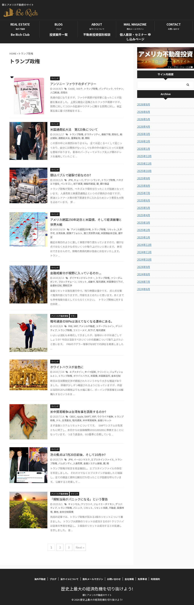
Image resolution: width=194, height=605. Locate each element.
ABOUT (96, 26)
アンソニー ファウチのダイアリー (73, 83)
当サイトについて (69, 579)
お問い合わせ (114, 579)
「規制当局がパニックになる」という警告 (79, 499)
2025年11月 (144, 163)
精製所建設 (89, 183)
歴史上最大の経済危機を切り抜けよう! (97, 588)
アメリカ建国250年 (81, 229)
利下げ (91, 330)
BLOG (59, 26)
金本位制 (115, 375)
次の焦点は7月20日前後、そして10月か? (78, 454)
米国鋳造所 (104, 375)
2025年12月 (144, 156)
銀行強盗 (104, 183)
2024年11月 (144, 252)
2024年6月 (143, 289)
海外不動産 (40, 579)
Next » (80, 547)
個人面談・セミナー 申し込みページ (135, 36)
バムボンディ (65, 463)
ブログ (53, 579)
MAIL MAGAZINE (135, 26)
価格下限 (105, 134)
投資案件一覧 (58, 34)
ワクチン (118, 88)
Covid (71, 88)
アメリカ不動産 (87, 326)
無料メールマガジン (93, 579)
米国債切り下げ (115, 281)
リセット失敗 (101, 507)
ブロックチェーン (67, 281)
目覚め (64, 92)
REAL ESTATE (20, 26)
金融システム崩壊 (93, 463)
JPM (70, 179)
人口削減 (54, 92)
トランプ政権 (91, 88)
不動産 (112, 507)
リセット (111, 229)
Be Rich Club (20, 34)
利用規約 (155, 579)
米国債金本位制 (109, 233)
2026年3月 (143, 134)
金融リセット (104, 420)
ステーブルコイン (105, 326)
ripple (80, 416)
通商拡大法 (64, 138)
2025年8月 (143, 186)
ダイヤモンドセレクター (82, 277)
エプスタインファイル (102, 459)
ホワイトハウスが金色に (67, 367)
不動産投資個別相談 (96, 34)
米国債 (94, 375)
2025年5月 (143, 208)
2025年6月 (143, 200)
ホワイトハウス (81, 375)
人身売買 (77, 463)
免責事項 (142, 579)
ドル (58, 420)
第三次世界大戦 (92, 233)
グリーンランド (92, 179)
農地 (56, 511)
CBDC (73, 416)
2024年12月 (144, 245)
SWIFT (87, 416)
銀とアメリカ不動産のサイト (97, 594)
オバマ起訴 (90, 371)
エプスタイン (76, 371)
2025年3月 (143, 222)
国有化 (115, 134)
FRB (70, 326)
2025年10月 (144, 171)
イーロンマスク (82, 459)
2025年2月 (143, 230)
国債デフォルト (74, 233)
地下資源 (77, 183)
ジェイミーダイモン (104, 504)
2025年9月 (143, 178)
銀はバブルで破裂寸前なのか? (70, 175)
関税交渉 (67, 285)
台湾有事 (60, 233)
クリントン (103, 371)
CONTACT (174, 26)
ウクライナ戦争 (105, 416)
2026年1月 (143, 149)
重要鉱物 (75, 138)
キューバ (78, 179)
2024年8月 (143, 274)
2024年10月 (144, 259)
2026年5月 (143, 119)
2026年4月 (143, 126)
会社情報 (129, 579)
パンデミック (106, 88)
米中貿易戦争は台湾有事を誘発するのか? (78, 411)
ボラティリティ (92, 134)
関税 (87, 138)
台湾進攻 (66, 420)
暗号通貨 (100, 281)
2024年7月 (143, 282)
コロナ (79, 88)
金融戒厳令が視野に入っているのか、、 (76, 273)
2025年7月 (143, 193)
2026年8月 (143, 104)
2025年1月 (143, 237)
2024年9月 (143, 267)
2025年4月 (143, 215)
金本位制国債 (66, 511)
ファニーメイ (80, 330)
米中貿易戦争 (89, 420)
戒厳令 (91, 281)
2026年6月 (143, 112)
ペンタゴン (66, 183)
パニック (77, 507)
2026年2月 (143, 141)
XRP (76, 326)
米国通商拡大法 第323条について (74, 129)
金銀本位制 (56, 285)
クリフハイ (86, 504)
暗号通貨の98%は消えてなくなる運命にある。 (82, 321)
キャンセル (74, 504)
